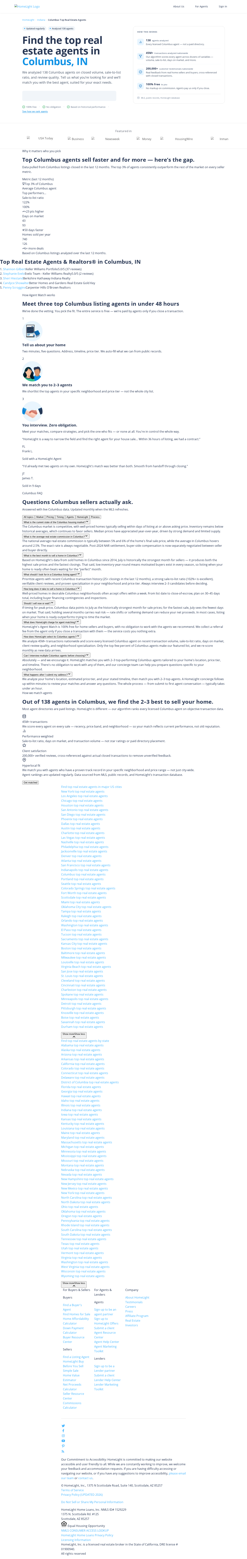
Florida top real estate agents (81, 1087)
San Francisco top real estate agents (85, 865)
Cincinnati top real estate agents (83, 985)
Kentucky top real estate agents (82, 1124)
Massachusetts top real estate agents (86, 1142)
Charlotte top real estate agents (83, 833)
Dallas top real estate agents (80, 824)
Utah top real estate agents (79, 1248)
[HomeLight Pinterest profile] (63, 1447)
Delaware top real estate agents (83, 1078)
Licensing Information (76, 1540)
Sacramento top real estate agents (84, 939)
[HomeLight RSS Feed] (63, 1452)
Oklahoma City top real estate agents (86, 907)
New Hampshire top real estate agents (87, 1179)
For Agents (201, 6)
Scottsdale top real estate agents (83, 897)
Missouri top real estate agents (82, 1161)
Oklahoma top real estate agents (83, 1211)
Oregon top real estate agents (81, 1216)
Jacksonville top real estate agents (84, 851)
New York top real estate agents (83, 791)
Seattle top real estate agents (81, 884)
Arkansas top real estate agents (82, 1059)
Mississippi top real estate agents (84, 1156)
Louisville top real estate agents (82, 962)
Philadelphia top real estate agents (84, 847)
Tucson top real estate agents (81, 934)
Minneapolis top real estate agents (84, 999)
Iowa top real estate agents (79, 1114)
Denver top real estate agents (81, 856)
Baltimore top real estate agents (83, 953)
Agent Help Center (106, 1342)
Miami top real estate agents (80, 902)
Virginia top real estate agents (81, 1258)
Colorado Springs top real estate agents (88, 888)
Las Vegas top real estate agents (83, 838)
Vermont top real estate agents (82, 1253)
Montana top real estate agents (82, 1165)
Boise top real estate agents (80, 1018)
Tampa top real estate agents (81, 911)
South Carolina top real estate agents (86, 1230)
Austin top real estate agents (80, 828)
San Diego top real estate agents (83, 815)
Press (129, 1311)
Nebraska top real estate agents (83, 1170)
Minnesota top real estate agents (83, 1151)
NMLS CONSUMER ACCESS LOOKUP (85, 1531)
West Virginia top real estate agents (85, 1267)
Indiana (41, 19)
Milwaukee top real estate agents (83, 957)
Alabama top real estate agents (82, 1045)
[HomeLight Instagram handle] (63, 1436)
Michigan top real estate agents (82, 1147)
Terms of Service (72, 1490)
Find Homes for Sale (76, 1314)
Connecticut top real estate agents (84, 1073)
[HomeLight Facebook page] (63, 1431)
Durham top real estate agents (82, 1027)
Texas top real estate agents (80, 1244)
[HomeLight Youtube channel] (63, 1441)
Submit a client (104, 1328)
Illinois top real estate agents (80, 1105)
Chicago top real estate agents (82, 801)
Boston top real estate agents (81, 948)
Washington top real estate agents (84, 925)
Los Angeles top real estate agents (84, 796)
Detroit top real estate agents (81, 1004)
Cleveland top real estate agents (83, 981)
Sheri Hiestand (13, 278)
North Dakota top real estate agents (85, 1202)
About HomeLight (137, 1297)
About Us (178, 6)
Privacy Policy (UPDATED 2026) (82, 1495)
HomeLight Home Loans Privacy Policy (87, 1535)
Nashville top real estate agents (82, 842)
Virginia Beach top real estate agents (86, 967)
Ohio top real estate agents (79, 1207)
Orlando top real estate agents (82, 921)
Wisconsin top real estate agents (83, 1271)
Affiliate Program (136, 1316)
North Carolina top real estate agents (86, 1198)
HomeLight (28, 19)
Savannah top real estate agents (83, 1022)
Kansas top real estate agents (81, 1119)
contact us (85, 1478)
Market (40, 517)
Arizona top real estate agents (81, 1054)
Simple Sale (70, 1371)
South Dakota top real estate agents (85, 1235)
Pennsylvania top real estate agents (85, 1221)
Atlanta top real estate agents (81, 861)
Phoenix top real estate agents (82, 819)
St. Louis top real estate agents (82, 976)
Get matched (30, 782)
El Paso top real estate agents (81, 930)
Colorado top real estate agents (82, 1068)
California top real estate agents (83, 1064)
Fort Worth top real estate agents (84, 893)
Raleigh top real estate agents (81, 916)
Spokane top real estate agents (82, 994)
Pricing (50, 517)
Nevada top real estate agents (81, 1175)
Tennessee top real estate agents (83, 1239)
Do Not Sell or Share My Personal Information (92, 1502)
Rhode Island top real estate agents (85, 1225)
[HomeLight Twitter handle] (63, 1426)
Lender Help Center (107, 1380)
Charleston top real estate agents (84, 990)
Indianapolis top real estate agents (84, 870)
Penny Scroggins (14, 287)
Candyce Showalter (16, 283)
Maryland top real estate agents (83, 1138)
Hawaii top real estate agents (81, 1096)
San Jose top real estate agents (82, 971)
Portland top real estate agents (82, 879)
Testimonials (134, 1302)
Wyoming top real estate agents (83, 1276)
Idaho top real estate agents (80, 1101)
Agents (70, 517)
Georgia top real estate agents (82, 1091)
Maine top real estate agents (80, 1133)
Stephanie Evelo (14, 274)
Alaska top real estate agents (80, 1050)
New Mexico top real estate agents (84, 1188)
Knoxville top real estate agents (82, 1013)
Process (95, 517)
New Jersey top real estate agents (84, 1184)
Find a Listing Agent (76, 1357)
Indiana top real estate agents (81, 1110)
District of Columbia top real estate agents (90, 1082)
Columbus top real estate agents (83, 874)
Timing (60, 517)
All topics (28, 517)
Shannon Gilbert (14, 269)
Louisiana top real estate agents (83, 1128)
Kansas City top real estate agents (84, 944)
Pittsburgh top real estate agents (83, 1008)
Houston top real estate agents (82, 805)
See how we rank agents (35, 111)
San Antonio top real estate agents (84, 810)
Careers (130, 1307)
